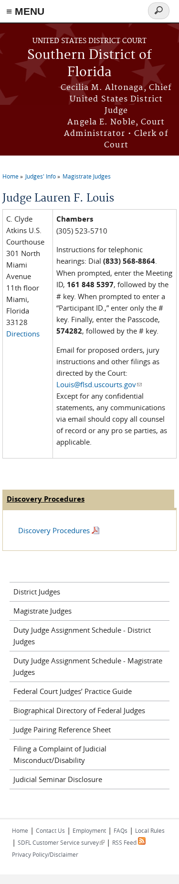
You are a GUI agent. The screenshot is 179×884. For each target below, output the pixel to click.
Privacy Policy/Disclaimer (45, 854)
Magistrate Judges (87, 176)
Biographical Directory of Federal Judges (79, 710)
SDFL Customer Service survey (61, 842)
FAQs (120, 830)
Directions (23, 333)
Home (10, 176)
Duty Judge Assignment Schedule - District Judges (82, 635)
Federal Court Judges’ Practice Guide (72, 691)
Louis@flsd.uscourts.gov (99, 384)
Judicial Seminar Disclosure (57, 779)
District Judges (36, 591)
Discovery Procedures (54, 530)
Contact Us (50, 830)
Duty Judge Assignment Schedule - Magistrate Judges (87, 666)
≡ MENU (25, 11)
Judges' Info (40, 176)
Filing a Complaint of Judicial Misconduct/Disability (59, 754)
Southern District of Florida (89, 63)
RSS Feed (125, 842)
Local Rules (150, 830)
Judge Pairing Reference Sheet (62, 729)
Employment (89, 830)
